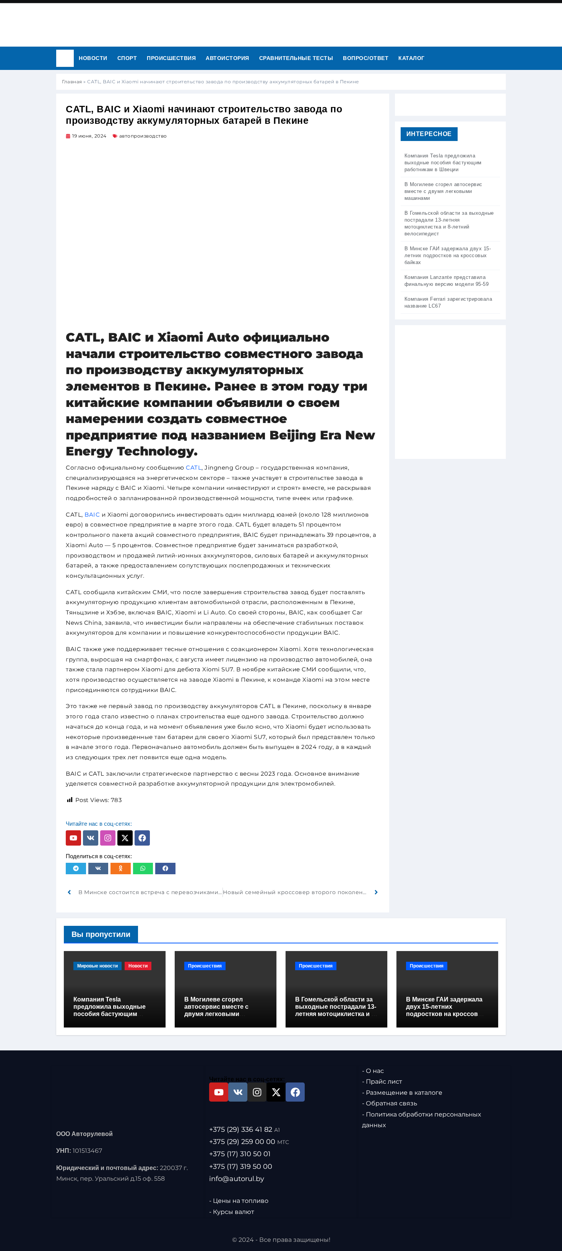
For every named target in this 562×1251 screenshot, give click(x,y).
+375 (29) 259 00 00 (249, 1142)
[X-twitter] (125, 838)
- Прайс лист (382, 1081)
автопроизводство (143, 136)
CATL (193, 467)
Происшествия (171, 58)
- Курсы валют (231, 1211)
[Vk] (90, 838)
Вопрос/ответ (365, 58)
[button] (76, 868)
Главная (72, 81)
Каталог (411, 58)
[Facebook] (142, 838)
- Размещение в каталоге (402, 1092)
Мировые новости (97, 966)
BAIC (92, 514)
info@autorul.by (236, 1178)
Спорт (127, 58)
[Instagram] (107, 838)
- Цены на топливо (238, 1200)
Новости (93, 58)
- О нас (373, 1070)
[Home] (65, 58)
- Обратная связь (389, 1103)
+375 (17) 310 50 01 (240, 1154)
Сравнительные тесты (296, 58)
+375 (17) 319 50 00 (240, 1166)
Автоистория (227, 58)
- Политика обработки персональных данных (421, 1119)
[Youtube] (73, 838)
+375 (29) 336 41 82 (244, 1129)
